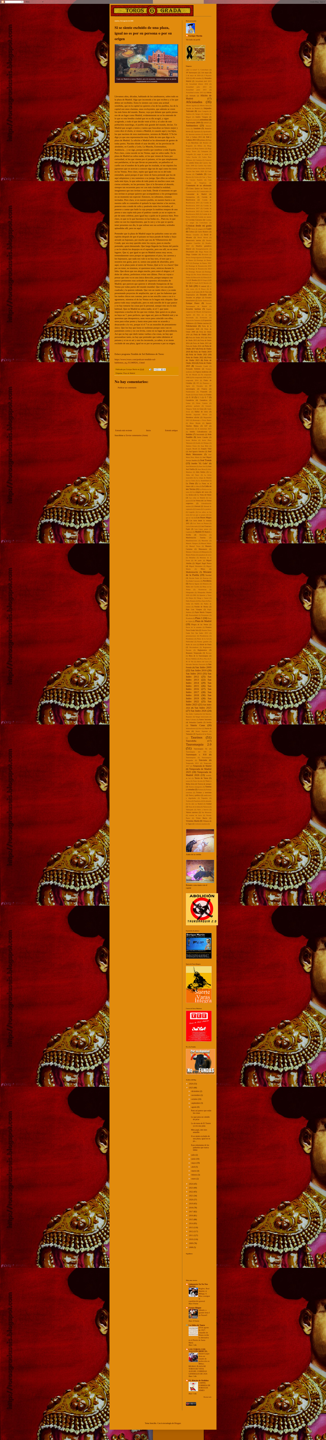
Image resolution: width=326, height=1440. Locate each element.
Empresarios (190, 295)
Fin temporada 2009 (199, 377)
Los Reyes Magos (203, 517)
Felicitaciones (191, 326)
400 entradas (196, 78)
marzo (194, 1171)
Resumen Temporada (194, 653)
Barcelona (194, 143)
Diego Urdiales (191, 254)
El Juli (189, 286)
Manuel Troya (194, 546)
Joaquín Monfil (191, 449)
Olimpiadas (190, 592)
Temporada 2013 (192, 763)
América (189, 114)
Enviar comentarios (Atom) (137, 435)
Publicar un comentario (127, 388)
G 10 (191, 397)
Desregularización (202, 249)
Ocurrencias (202, 589)
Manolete (205, 541)
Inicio (148, 430)
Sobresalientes (191, 728)
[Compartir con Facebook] (162, 369)
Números (206, 584)
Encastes (203, 295)
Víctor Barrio (201, 818)
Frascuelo (203, 392)
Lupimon (189, 532)
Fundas (208, 395)
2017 (191, 1211)
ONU (194, 595)
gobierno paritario (193, 406)
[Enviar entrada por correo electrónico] (150, 369)
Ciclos (196, 177)
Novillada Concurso (193, 581)
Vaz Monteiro (206, 812)
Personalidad (193, 615)
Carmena (199, 160)
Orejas (191, 598)
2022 (191, 1192)
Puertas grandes (203, 642)
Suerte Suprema (202, 731)
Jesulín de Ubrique (202, 443)
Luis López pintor (201, 529)
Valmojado (189, 810)
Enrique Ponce (192, 303)
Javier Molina (191, 440)
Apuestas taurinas (194, 134)
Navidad (208, 575)
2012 (191, 1231)
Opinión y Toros (205, 595)
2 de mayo (205, 73)
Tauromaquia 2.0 (198, 744)
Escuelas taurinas (193, 309)
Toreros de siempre (204, 784)
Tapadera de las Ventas (203, 734)
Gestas (188, 403)
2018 (191, 1208)
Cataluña (199, 174)
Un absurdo (207, 801)
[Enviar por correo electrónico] (155, 369)
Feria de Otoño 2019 (202, 352)
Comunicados (204, 191)
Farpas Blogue (195, 1308)
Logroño (192, 512)
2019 (191, 1203)
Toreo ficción (197, 781)
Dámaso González (192, 235)
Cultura (191, 232)
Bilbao (200, 146)
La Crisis (192, 481)
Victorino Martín (192, 821)
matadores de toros (205, 555)
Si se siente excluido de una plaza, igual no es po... (200, 1138)
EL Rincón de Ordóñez (199, 1380)
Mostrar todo (207, 1397)
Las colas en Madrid (197, 498)
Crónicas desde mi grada (198, 225)
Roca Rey (203, 659)
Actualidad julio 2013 (196, 87)
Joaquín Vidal (206, 449)
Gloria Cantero (202, 403)
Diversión (205, 254)
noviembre (195, 1095)
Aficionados (194, 102)
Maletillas (202, 535)
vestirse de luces (195, 815)
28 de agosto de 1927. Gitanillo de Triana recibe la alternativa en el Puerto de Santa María (199, 1335)
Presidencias (204, 636)
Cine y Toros (206, 177)
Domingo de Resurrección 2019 (200, 266)
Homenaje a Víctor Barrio (202, 420)
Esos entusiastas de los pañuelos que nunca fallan (200, 1147)
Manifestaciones (191, 541)
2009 (191, 1243)
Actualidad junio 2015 (196, 90)
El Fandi (195, 283)
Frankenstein (190, 392)
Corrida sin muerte (204, 217)
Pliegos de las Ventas (199, 624)
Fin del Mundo (191, 375)
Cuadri (208, 229)
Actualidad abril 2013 (203, 81)
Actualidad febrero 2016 (198, 84)
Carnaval (208, 160)
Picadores (189, 618)
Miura (203, 569)
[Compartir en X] (159, 369)
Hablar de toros (201, 412)
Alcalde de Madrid (193, 108)
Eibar (205, 277)
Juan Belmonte (191, 466)
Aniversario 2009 (193, 123)
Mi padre (198, 560)
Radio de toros (191, 644)
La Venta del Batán (204, 495)
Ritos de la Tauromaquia (198, 656)
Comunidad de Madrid (196, 194)
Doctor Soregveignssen (194, 257)
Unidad (208, 804)
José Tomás (205, 460)
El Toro (206, 292)
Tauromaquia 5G (200, 749)
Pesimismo (205, 615)
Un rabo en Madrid (196, 804)
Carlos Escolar (191, 157)
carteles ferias (194, 163)
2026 (191, 1084)
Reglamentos (202, 650)
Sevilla (208, 722)
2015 (191, 1219)
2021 (191, 1196)
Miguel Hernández (195, 566)
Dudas (188, 277)
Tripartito (204, 798)
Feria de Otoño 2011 (202, 334)
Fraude (188, 395)
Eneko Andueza (203, 300)
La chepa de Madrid (203, 478)
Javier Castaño (202, 437)
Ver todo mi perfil (193, 40)
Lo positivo (207, 509)
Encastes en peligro (193, 298)
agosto (194, 1107)
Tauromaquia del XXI (196, 752)
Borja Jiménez (200, 149)
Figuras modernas (202, 372)
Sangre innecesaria (202, 717)
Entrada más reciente (123, 430)
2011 (191, 1235)
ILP (206, 426)
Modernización (192, 572)
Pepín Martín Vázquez (203, 612)
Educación (196, 277)
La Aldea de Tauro (197, 1325)
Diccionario (190, 252)
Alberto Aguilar (191, 105)
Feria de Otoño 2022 (194, 357)
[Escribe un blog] (157, 369)
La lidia (196, 486)
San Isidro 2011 (194, 673)
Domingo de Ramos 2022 (202, 263)
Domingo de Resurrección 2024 (200, 269)
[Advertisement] (146, 409)
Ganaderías (190, 400)
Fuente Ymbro (198, 395)
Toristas (200, 790)
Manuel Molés (206, 543)
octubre (194, 1099)
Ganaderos (203, 400)
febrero (194, 1175)
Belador (205, 143)
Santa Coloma (191, 720)
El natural (202, 286)
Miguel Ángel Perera (204, 563)
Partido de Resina (201, 607)
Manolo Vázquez (192, 543)
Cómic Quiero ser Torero (198, 188)
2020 (191, 1200)
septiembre (196, 1103)
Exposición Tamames (193, 320)
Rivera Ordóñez (191, 659)
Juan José (202, 466)
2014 (191, 1223)
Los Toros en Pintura (201, 523)
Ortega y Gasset (203, 598)
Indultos (189, 434)
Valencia (206, 807)
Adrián (208, 92)
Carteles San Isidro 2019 (200, 169)
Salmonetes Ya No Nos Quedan (198, 1285)
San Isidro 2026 (199, 710)
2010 (191, 1239)
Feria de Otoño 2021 (198, 354)
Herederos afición (192, 417)
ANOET (206, 123)
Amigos (198, 114)
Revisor (208, 653)
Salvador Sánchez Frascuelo (195, 664)
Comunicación (191, 191)
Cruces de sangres (197, 229)
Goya (201, 409)
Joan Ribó (204, 446)
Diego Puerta (203, 252)
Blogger (177, 1423)
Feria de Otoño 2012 (196, 338)
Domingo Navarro (195, 272)
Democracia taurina (193, 240)
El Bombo (193, 280)
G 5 (199, 397)
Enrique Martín (195, 36)
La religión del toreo (200, 492)
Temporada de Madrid (202, 766)
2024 (191, 1184)
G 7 (206, 397)
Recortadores (194, 647)
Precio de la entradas (194, 627)
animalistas (204, 120)
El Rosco (202, 289)
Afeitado (192, 96)
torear (188, 781)
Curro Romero (203, 232)
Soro (200, 728)
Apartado (197, 131)
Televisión (203, 760)
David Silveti (203, 237)
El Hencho (205, 283)
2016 (191, 1215)
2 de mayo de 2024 (193, 75)
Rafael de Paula (205, 644)
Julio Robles (200, 472)
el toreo (197, 292)
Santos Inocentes (205, 719)
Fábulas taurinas (203, 323)
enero (193, 1179)
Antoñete (197, 128)
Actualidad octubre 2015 (194, 92)
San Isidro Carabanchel (194, 714)
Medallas (192, 558)
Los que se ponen (199, 515)
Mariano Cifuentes (192, 552)
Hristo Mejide (195, 423)
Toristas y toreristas (203, 792)
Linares (198, 509)
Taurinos (196, 737)
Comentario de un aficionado (198, 185)
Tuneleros (197, 801)
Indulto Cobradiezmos (198, 432)
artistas (202, 140)
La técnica (190, 495)
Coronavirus (190, 197)
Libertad (197, 506)
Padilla (197, 604)
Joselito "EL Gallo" (199, 463)
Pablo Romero (191, 601)
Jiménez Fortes (191, 446)
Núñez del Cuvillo (192, 587)
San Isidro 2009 (203, 667)
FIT (197, 383)
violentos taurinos (201, 824)
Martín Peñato (191, 555)
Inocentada (200, 434)
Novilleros (207, 581)
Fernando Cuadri (201, 366)
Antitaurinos (192, 125)
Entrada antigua (171, 430)
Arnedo (206, 134)
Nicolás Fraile (194, 578)
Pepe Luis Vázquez (194, 609)
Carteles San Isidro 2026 (195, 171)
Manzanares (203, 549)
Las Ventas (196, 501)
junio (193, 1159)
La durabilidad (203, 481)
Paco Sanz (201, 601)
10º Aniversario (191, 73)
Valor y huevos (202, 810)
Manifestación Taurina (195, 538)
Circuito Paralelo (196, 180)
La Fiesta (190, 483)
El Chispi (203, 280)
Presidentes (190, 639)
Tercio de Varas (201, 778)
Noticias (206, 578)
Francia (204, 389)
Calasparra (204, 151)
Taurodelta (191, 740)
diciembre (195, 1091)
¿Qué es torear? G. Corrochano (197, 70)
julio (193, 1155)
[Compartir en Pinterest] (164, 369)
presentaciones (191, 636)
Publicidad (189, 642)
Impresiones (190, 429)
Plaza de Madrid (129, 373)
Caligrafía (189, 154)
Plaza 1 (198, 618)
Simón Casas (197, 725)
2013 (191, 1227)
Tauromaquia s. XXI (196, 754)
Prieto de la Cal (203, 639)
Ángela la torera (191, 120)
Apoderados (207, 131)
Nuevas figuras (194, 584)
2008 (191, 1247)
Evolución (203, 318)
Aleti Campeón (203, 111)
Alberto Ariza (204, 105)
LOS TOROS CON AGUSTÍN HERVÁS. (198, 1350)
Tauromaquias (191, 757)
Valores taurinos (192, 812)
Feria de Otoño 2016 (193, 346)
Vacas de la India (194, 807)
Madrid (198, 532)
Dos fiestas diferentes (201, 274)
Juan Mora (201, 469)
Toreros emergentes (195, 787)
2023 (191, 1188)
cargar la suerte (202, 154)
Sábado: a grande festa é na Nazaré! (204, 1312)
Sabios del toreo (203, 662)
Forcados (200, 386)
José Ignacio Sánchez (196, 451)
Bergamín (189, 146)
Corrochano (204, 223)
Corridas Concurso (195, 220)
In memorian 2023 (205, 429)
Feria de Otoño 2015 (201, 343)
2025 (191, 1088)
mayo (193, 1163)
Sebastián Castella (195, 722)
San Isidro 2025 (203, 707)
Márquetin (205, 552)
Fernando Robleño (193, 369)
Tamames (189, 734)
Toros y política (194, 795)
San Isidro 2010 (199, 670)
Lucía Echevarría (192, 526)
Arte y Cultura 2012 (194, 137)
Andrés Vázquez (201, 117)
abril (193, 1167)
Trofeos (188, 801)
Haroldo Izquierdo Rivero (196, 414)
